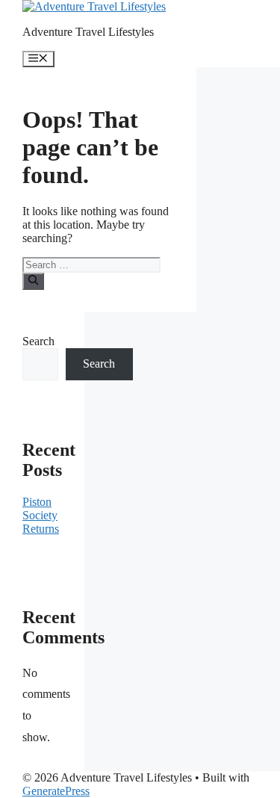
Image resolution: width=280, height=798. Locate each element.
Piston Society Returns (40, 515)
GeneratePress (56, 791)
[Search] (33, 281)
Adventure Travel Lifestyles (88, 31)
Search (38, 341)
